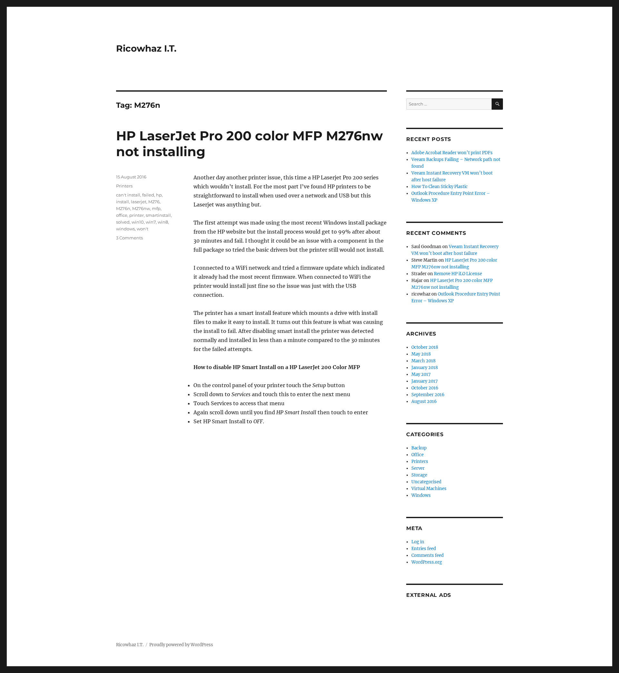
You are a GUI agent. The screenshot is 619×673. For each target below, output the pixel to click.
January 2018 (424, 367)
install (122, 201)
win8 (163, 222)
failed (148, 194)
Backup (419, 448)
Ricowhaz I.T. (146, 48)
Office (417, 454)
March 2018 (423, 361)
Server (418, 468)
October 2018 (424, 347)
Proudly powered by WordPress (181, 645)
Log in (417, 542)
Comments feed (427, 555)
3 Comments (129, 237)
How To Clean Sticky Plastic (439, 186)
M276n (123, 208)
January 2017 (424, 381)
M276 (154, 201)
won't (142, 228)
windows (125, 228)
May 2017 (421, 374)
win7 (151, 222)
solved (123, 222)
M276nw (141, 208)
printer (136, 215)
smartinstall (158, 215)
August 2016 (424, 401)
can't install (128, 194)
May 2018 (421, 354)
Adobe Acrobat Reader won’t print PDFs (452, 153)
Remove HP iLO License (458, 273)
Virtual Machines (429, 488)
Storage (419, 475)
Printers (124, 185)
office (121, 215)
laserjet (138, 201)
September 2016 (428, 394)
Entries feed (423, 548)
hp (159, 194)
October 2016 (424, 388)
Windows (421, 495)
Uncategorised (426, 482)
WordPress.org (426, 562)
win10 (138, 222)
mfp (156, 208)
